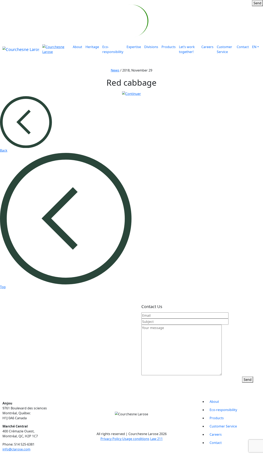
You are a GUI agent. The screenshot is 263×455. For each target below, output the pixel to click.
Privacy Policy (111, 439)
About (77, 47)
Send (257, 3)
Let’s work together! (187, 49)
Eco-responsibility (112, 49)
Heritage (92, 47)
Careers (207, 47)
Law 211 (156, 439)
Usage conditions (135, 439)
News (115, 70)
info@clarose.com (16, 449)
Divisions (151, 47)
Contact (243, 47)
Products (168, 47)
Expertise (134, 47)
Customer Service (224, 49)
